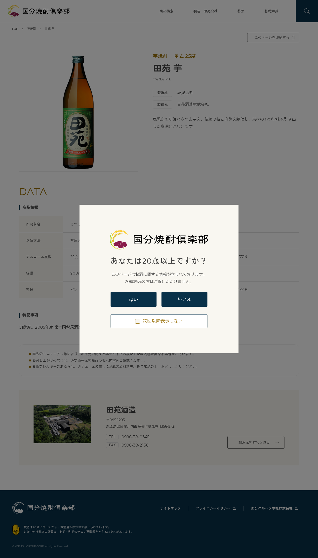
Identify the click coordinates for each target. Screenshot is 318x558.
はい (133, 299)
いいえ (184, 299)
